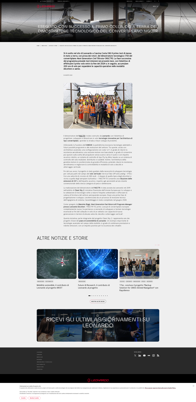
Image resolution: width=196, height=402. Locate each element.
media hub (44, 45)
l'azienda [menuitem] (39, 352)
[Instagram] (153, 355)
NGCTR (82, 136)
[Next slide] (158, 245)
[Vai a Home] (98, 380)
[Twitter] (135, 355)
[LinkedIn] (140, 355)
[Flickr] (149, 355)
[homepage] (46, 6)
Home (38, 45)
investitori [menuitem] (40, 366)
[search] (158, 1)
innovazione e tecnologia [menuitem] (44, 362)
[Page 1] (89, 296)
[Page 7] (102, 296)
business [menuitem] (39, 359)
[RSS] (158, 355)
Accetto (23, 398)
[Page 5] (98, 296)
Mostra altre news (98, 301)
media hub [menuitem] (40, 357)
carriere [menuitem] (39, 354)
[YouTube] (144, 355)
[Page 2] (92, 296)
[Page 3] (94, 296)
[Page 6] (100, 296)
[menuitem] (130, 1)
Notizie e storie (53, 45)
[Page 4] (96, 296)
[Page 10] (107, 296)
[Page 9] (105, 296)
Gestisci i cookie (34, 398)
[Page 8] (103, 296)
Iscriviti (98, 332)
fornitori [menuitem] (39, 369)
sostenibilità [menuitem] (41, 364)
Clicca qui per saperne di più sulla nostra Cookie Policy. (160, 388)
